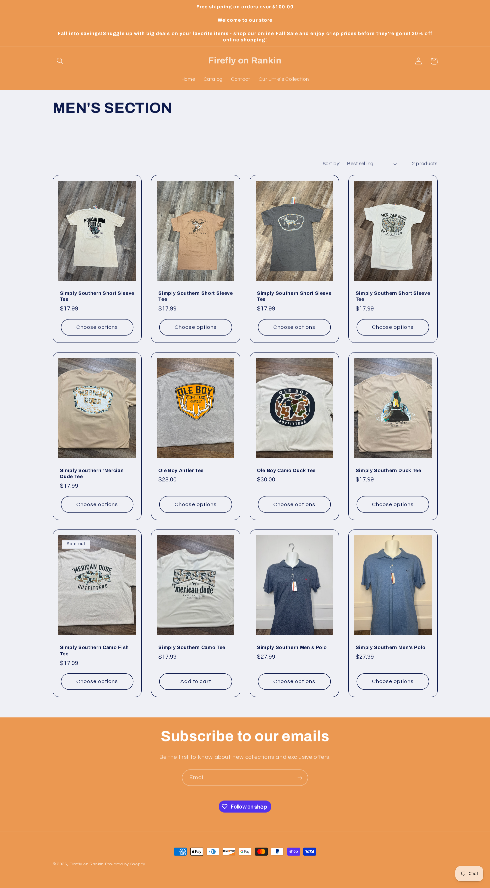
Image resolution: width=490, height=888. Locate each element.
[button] (60, 61)
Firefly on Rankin (87, 864)
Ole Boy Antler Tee (181, 470)
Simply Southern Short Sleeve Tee (97, 296)
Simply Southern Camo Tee (191, 647)
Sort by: (331, 163)
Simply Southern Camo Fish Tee (94, 650)
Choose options (97, 327)
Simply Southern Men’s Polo (292, 647)
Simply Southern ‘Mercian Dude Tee (92, 473)
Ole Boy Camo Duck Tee (286, 470)
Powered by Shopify (125, 864)
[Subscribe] (300, 777)
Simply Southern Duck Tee (388, 470)
